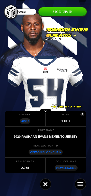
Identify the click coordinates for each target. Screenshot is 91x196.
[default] (45, 184)
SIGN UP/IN (63, 12)
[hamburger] (80, 184)
